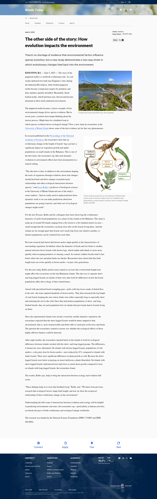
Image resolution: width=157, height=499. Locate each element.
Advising (73, 470)
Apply (65, 447)
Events (49, 477)
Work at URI (28, 490)
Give (118, 447)
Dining (49, 466)
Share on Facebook (123, 40)
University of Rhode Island (36, 128)
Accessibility (58, 490)
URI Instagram (123, 458)
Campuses (28, 473)
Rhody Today (34, 10)
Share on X (120, 40)
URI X (127, 458)
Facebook (121, 10)
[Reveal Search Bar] (129, 2)
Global (27, 470)
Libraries (73, 473)
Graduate (73, 466)
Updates (37, 23)
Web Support (72, 490)
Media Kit (49, 23)
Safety (27, 477)
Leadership (28, 463)
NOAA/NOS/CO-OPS (105, 463)
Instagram (124, 10)
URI (26, 18)
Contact (61, 23)
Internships (74, 477)
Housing (49, 463)
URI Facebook (120, 458)
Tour (92, 447)
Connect (38, 447)
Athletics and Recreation (55, 470)
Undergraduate (75, 463)
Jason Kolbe (42, 187)
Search (72, 23)
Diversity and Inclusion (32, 466)
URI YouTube (131, 458)
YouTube (131, 10)
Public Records (43, 490)
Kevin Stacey (117, 34)
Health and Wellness (54, 473)
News (27, 23)
